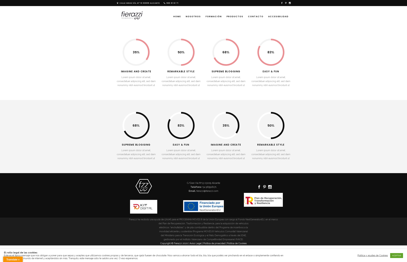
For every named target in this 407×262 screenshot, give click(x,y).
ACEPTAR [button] (396, 255)
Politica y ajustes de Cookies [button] (373, 255)
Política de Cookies (237, 243)
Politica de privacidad (214, 243)
